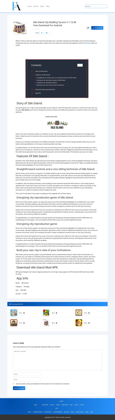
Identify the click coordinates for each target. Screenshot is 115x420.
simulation (65, 405)
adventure (45, 405)
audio (29, 412)
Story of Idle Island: (41, 71)
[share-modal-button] (88, 28)
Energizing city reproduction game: (47, 82)
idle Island (87, 43)
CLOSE (80, 65)
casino (58, 405)
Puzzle (76, 405)
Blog (47, 6)
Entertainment (57, 412)
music (72, 412)
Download (98, 28)
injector (66, 412)
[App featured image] (13, 312)
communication (37, 412)
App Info (38, 93)
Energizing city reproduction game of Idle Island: (51, 80)
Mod (71, 405)
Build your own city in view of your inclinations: (50, 85)
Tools (86, 412)
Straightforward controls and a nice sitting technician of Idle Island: (56, 78)
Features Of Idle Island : (43, 75)
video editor (79, 412)
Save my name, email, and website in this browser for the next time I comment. (43, 384)
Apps (42, 6)
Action (52, 405)
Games (35, 6)
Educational (48, 412)
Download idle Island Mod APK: (45, 89)
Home (29, 6)
